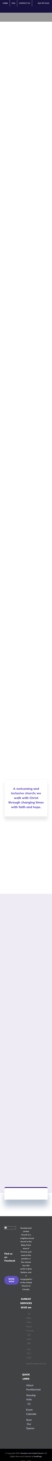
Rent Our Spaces (29, 1424)
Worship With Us (29, 1399)
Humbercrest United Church (32, 1453)
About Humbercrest (29, 1387)
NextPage (38, 1456)
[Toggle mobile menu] (46, 17)
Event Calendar (29, 1411)
